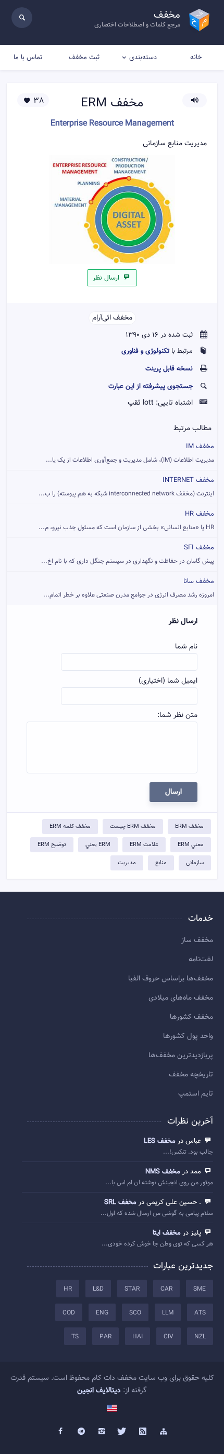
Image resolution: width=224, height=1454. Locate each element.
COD (69, 1313)
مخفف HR (126, 520)
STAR (132, 1289)
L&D (98, 1289)
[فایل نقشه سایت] (163, 1432)
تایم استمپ (195, 1094)
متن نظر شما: (177, 715)
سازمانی (195, 862)
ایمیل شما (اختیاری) (168, 681)
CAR (166, 1289)
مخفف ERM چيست (133, 826)
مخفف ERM (189, 826)
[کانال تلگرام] (81, 1432)
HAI (137, 1336)
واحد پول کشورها (188, 1036)
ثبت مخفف (84, 57)
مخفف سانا (128, 588)
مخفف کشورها (191, 1017)
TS (75, 1336)
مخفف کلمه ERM (70, 826)
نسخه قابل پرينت (169, 369)
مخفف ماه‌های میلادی (180, 998)
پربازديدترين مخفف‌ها (180, 1055)
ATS (200, 1313)
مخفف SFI (127, 554)
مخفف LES (160, 1141)
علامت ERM (144, 844)
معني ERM (191, 844)
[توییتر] (122, 1432)
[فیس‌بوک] (60, 1432)
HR (68, 1289)
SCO (135, 1313)
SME (199, 1289)
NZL (200, 1336)
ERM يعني (97, 844)
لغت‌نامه (201, 959)
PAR (105, 1336)
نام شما (186, 647)
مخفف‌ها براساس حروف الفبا (170, 979)
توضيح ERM (52, 844)
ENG (102, 1313)
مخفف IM (130, 453)
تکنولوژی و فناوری (145, 351)
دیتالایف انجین (99, 1390)
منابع (161, 862)
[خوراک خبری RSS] (143, 1432)
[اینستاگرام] (101, 1432)
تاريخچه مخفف (191, 1075)
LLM (167, 1313)
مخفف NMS (162, 1172)
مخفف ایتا (167, 1233)
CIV (168, 1336)
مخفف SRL (120, 1202)
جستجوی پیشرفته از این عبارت (150, 386)
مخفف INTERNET (126, 486)
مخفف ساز (197, 940)
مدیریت (127, 862)
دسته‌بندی (143, 57)
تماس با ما (28, 57)
